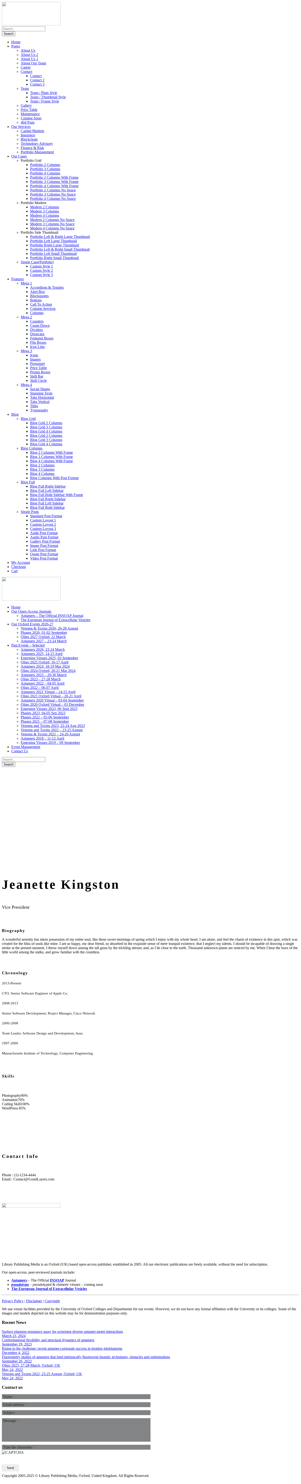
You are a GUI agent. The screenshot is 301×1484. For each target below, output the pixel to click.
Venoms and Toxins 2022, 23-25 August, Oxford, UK (42, 1374)
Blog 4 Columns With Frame (51, 461)
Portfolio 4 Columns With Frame (54, 186)
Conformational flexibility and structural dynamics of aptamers (48, 1340)
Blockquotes (39, 296)
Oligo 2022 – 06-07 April (40, 688)
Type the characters (18, 1447)
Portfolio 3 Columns (45, 169)
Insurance (28, 135)
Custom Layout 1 (43, 520)
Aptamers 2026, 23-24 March (43, 649)
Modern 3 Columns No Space (52, 224)
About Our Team (33, 63)
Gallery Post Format (45, 541)
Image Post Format (44, 546)
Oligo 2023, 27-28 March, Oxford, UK (31, 1365)
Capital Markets (32, 131)
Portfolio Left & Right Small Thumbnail (60, 249)
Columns (37, 313)
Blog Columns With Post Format (54, 478)
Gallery (26, 105)
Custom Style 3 (41, 275)
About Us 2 (29, 55)
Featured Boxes (41, 338)
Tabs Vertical (39, 402)
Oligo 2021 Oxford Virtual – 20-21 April (51, 696)
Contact (26, 72)
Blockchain (29, 139)
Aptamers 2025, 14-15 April (42, 654)
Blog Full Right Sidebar (48, 486)
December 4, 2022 (15, 1353)
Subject (9, 1413)
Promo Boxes (40, 372)
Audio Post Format (44, 537)
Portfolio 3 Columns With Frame (54, 182)
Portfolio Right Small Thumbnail (54, 258)
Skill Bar (36, 376)
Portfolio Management (37, 152)
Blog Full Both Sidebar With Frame (56, 495)
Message (10, 1421)
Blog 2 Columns (42, 465)
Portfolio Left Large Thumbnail (53, 241)
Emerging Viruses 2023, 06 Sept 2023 (49, 709)
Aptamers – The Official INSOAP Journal (52, 616)
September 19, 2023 (17, 1344)
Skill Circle (38, 381)
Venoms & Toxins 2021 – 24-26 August (50, 734)
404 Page (28, 122)
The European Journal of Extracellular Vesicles (55, 620)
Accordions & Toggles (47, 287)
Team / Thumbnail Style (48, 97)
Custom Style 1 (41, 266)
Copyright (52, 1301)
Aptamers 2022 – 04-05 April (42, 683)
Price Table (29, 110)
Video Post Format (44, 558)
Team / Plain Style (43, 93)
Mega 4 (26, 385)
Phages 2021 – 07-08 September (45, 721)
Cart (14, 571)
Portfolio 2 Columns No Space (53, 190)
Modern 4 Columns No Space (52, 228)
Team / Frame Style (44, 101)
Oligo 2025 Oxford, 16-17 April (44, 662)
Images (35, 359)
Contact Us (19, 751)
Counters (37, 321)
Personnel (37, 364)
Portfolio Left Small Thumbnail (53, 254)
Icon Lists (37, 347)
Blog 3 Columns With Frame (51, 457)
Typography (39, 410)
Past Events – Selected (28, 645)
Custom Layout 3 (43, 529)
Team (25, 89)
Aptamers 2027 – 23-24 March (44, 641)
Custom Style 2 (41, 270)
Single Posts (30, 512)
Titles (34, 406)
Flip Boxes (38, 342)
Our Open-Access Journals (31, 611)
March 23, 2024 (14, 1336)
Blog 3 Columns (42, 469)
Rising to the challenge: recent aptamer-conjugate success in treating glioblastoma (62, 1348)
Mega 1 (26, 283)
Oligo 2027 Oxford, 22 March (43, 637)
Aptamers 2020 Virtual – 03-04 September (52, 700)
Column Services (42, 309)
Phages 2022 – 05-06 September (45, 717)
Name (8, 1397)
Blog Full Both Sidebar (47, 507)
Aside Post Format (44, 533)
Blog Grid (28, 419)
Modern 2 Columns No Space (52, 220)
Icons (34, 355)
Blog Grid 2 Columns (46, 423)
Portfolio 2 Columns (45, 165)
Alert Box (37, 292)
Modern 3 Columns (44, 211)
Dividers (36, 330)
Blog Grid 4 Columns (46, 431)
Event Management (25, 747)
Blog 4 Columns (42, 474)
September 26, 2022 (17, 1361)
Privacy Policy (13, 1301)
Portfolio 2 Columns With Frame (54, 177)
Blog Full (28, 482)
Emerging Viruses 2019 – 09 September (50, 743)
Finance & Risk (32, 148)
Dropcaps (37, 334)
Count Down (40, 326)
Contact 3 (37, 84)
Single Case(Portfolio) (37, 262)
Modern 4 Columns (44, 215)
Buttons (36, 300)
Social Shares (40, 389)
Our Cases (19, 156)
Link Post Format (43, 550)
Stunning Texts (41, 393)
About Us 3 (29, 59)
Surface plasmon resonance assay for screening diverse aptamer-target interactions (62, 1332)
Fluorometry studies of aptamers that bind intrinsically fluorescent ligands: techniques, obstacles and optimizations (86, 1357)
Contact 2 (37, 80)
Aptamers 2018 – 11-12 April (42, 738)
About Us (28, 50)
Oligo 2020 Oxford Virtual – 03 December (52, 704)
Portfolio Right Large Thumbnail (54, 245)
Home (15, 42)
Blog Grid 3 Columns (46, 427)
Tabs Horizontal (42, 397)
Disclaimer (34, 1301)
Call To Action (41, 304)
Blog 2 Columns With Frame (51, 452)
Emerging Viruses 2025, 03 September (49, 658)
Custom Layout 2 (43, 524)
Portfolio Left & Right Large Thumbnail (60, 237)
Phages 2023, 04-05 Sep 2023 (43, 713)
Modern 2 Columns (44, 207)
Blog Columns (31, 448)
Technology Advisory (37, 144)
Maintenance (30, 114)
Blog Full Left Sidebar (46, 491)
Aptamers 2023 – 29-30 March (44, 675)
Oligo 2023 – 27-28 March (41, 679)
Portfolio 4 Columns (45, 173)
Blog (15, 414)
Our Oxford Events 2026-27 (32, 624)
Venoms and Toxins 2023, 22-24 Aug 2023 (53, 726)
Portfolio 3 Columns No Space (53, 194)
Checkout (18, 567)
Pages (15, 46)
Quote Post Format (44, 554)
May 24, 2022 (12, 1370)
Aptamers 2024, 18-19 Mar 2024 (45, 666)
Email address (14, 1405)
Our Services (21, 127)
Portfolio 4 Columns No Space (53, 199)
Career (26, 67)
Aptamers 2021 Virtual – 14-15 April (48, 692)
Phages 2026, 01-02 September (44, 633)
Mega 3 (26, 351)
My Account (20, 562)
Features (17, 279)
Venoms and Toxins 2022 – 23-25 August (52, 730)
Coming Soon (31, 118)
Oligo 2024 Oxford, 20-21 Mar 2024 (48, 671)
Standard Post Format (46, 516)
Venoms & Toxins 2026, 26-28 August (49, 628)
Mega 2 (26, 317)
